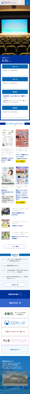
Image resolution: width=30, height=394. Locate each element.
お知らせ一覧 (15, 284)
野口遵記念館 (15, 378)
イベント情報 (15, 246)
